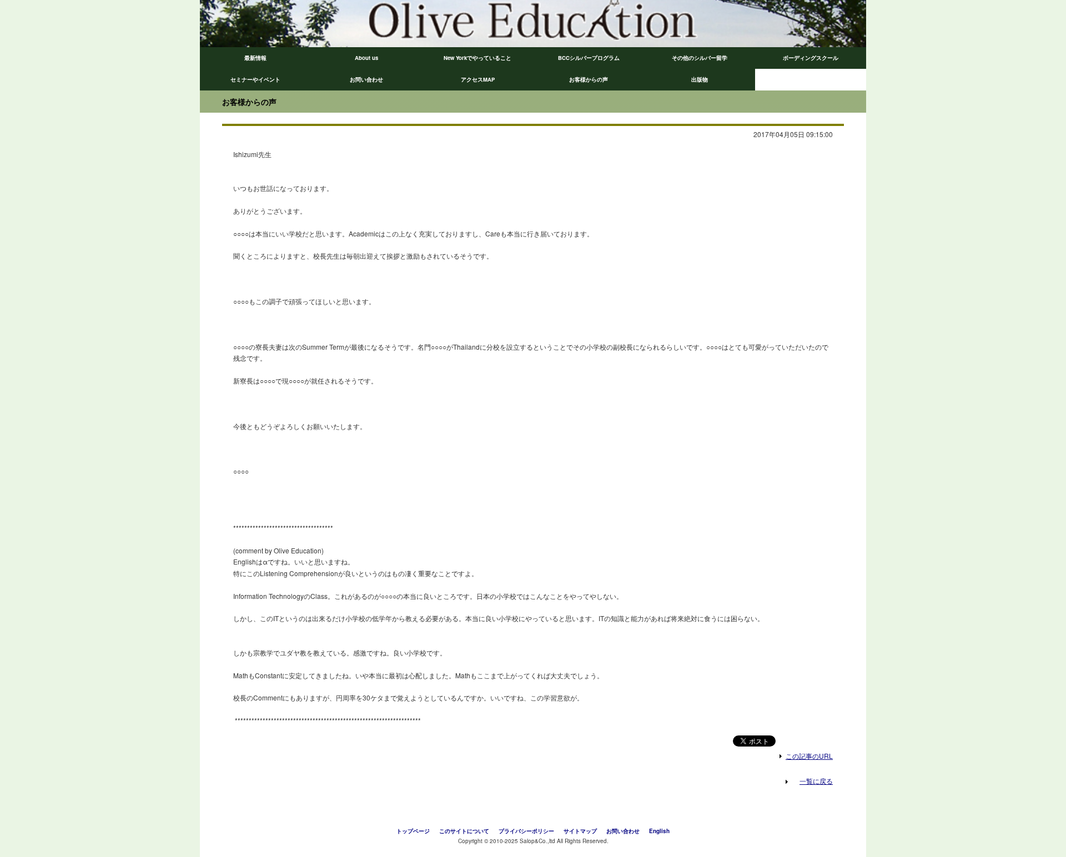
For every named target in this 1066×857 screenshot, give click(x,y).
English (659, 831)
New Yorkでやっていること (477, 58)
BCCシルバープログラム (589, 58)
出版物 (699, 79)
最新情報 (255, 58)
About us (366, 58)
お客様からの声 (588, 79)
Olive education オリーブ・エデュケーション (366, 23)
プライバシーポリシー (526, 831)
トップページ (413, 831)
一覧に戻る (816, 780)
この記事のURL (809, 755)
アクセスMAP (478, 79)
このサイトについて (464, 831)
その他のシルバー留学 (699, 58)
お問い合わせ (366, 79)
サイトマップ (580, 831)
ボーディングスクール (810, 58)
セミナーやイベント (255, 79)
